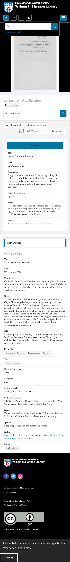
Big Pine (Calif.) (13, 448)
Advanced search (12, 32)
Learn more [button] (25, 548)
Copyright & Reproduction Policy (17, 501)
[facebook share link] (6, 476)
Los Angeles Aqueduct (15, 353)
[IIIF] (21, 131)
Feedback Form (9, 492)
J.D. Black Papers (12, 105)
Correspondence (13, 363)
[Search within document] (63, 113)
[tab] (35, 145)
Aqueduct (47, 353)
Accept (9, 557)
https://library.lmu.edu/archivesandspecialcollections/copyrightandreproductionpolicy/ (35, 437)
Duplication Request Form (14, 505)
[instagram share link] (20, 476)
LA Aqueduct (34, 353)
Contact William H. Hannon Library (18, 488)
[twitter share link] (13, 476)
